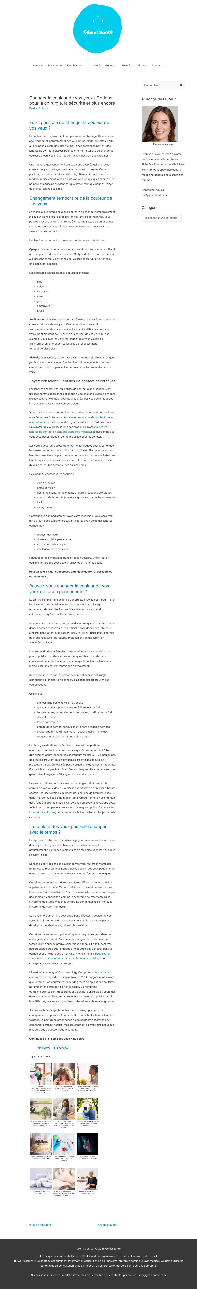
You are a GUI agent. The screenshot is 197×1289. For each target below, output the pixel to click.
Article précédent (38, 1225)
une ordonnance (39, 422)
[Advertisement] (163, 282)
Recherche (35, 675)
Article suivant (109, 1225)
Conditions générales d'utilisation (109, 1256)
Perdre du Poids (38, 108)
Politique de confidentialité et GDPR (64, 1256)
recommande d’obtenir (92, 417)
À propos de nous (144, 1256)
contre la (103, 972)
